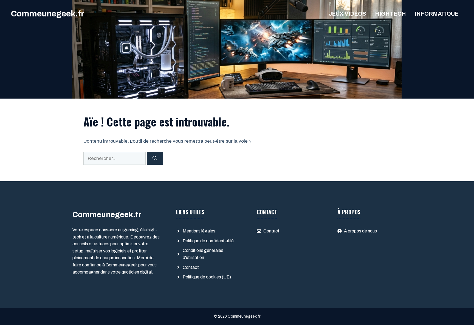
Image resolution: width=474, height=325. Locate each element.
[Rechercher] (155, 158)
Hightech (390, 14)
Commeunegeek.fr (47, 13)
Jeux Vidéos (347, 14)
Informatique (437, 14)
